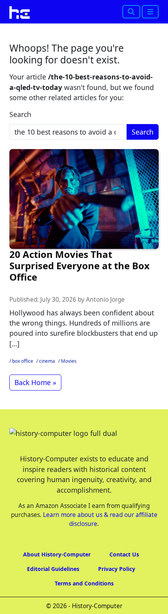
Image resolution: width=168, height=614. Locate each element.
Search (20, 114)
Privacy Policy (116, 569)
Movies (69, 361)
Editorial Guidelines (53, 569)
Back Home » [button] (35, 382)
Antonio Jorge (105, 299)
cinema (47, 361)
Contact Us (124, 554)
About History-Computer (57, 554)
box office (22, 361)
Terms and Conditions (84, 583)
